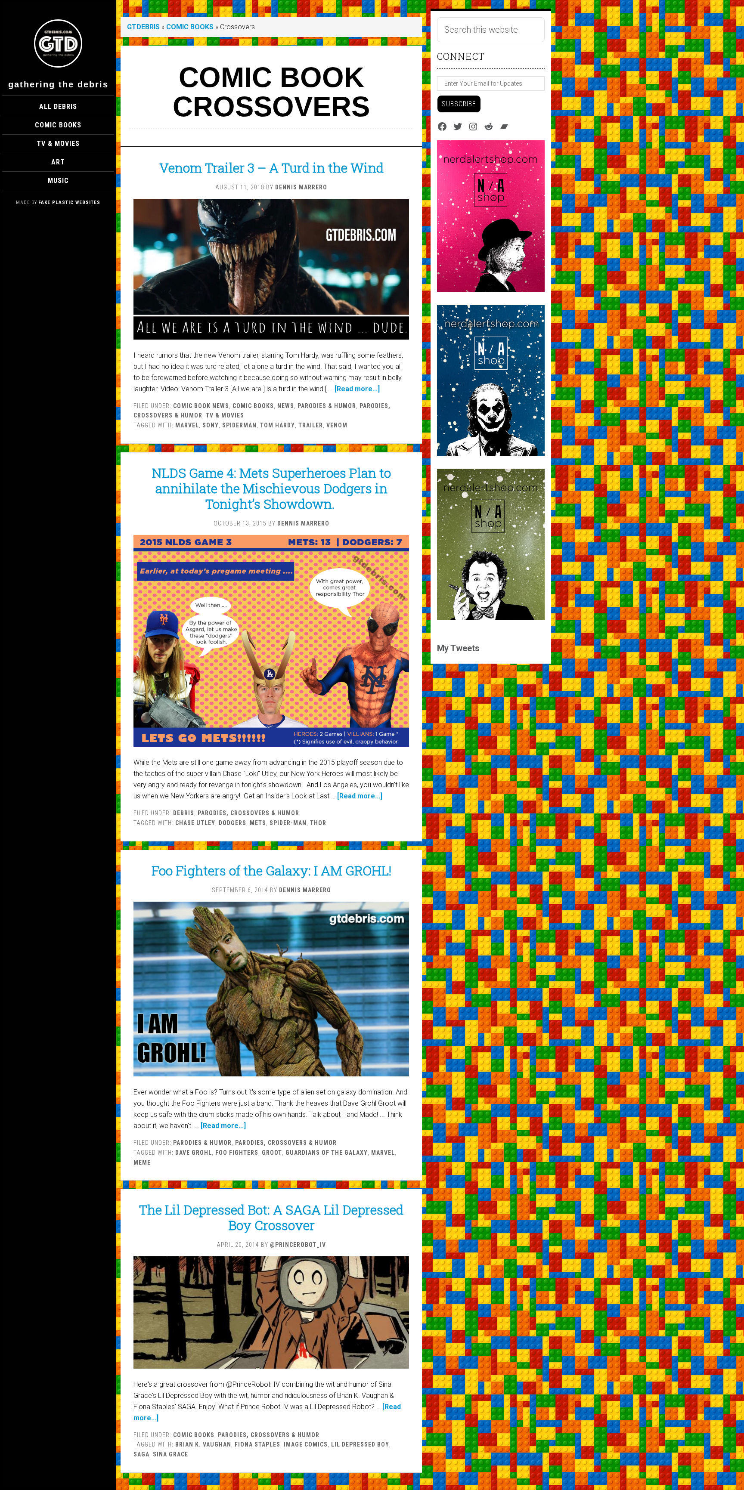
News (285, 405)
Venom (336, 425)
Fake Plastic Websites (69, 202)
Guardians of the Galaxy (326, 1152)
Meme (142, 1162)
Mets (258, 822)
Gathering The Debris (58, 84)
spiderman (239, 425)
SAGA (141, 1454)
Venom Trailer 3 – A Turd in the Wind (271, 167)
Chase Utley (195, 822)
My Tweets (458, 648)
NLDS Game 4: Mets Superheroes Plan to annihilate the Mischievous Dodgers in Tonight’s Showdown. (271, 488)
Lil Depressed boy (360, 1444)
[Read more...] (357, 389)
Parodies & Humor (327, 405)
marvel (187, 425)
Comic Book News (201, 405)
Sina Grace (170, 1454)
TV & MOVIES (225, 415)
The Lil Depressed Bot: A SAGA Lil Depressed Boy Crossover (271, 1217)
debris (183, 813)
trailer (310, 425)
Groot (272, 1152)
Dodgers (232, 822)
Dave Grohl (193, 1152)
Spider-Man (288, 822)
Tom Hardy (277, 425)
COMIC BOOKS (190, 27)
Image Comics (306, 1444)
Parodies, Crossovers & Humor (248, 813)
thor (318, 822)
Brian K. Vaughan (203, 1444)
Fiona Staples (257, 1444)
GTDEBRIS (143, 27)
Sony (210, 425)
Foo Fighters (236, 1152)
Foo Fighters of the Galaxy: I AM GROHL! (271, 870)
